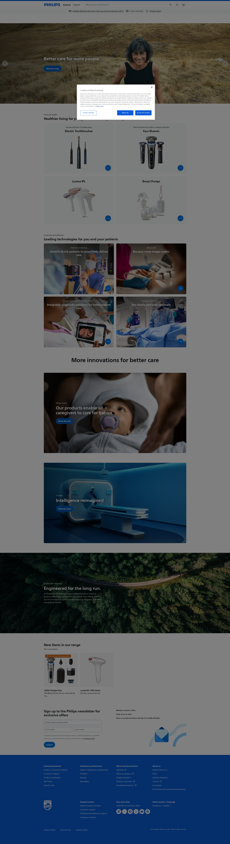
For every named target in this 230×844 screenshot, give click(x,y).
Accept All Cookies (143, 113)
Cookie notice (99, 106)
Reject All (125, 113)
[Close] (151, 87)
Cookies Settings (88, 113)
